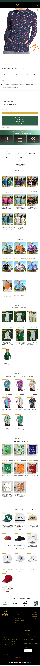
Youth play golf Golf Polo (20, 409)
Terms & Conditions (18, 622)
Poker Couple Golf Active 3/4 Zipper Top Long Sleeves (32, 189)
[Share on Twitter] (6, 127)
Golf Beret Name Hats (7, 545)
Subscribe (28, 650)
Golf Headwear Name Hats (20, 545)
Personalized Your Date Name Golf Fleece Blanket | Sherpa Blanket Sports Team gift (7, 476)
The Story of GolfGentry (19, 620)
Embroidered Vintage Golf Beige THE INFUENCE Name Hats (32, 526)
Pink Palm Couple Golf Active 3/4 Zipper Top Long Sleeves (7, 208)
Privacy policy (35, 612)
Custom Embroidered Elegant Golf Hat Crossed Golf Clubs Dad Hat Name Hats (7, 587)
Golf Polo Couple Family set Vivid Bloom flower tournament (32, 274)
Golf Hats (9, 509)
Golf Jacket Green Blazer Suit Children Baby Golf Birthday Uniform (7, 362)
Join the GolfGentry (18, 618)
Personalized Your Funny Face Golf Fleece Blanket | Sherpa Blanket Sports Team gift (32, 458)
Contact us (17, 614)
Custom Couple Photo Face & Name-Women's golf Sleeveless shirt (7, 294)
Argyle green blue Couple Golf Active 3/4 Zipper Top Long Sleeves (7, 190)
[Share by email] (8, 127)
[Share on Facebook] (4, 127)
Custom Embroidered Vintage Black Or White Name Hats (32, 567)
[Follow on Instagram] (4, 654)
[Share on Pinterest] (7, 127)
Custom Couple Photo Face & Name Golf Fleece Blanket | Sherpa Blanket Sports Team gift (20, 476)
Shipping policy (35, 614)
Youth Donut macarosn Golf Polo (7, 393)
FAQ (16, 616)
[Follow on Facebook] (2, 654)
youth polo (11, 376)
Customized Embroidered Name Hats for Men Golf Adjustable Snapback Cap (20, 567)
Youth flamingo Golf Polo (7, 409)
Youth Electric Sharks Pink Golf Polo (20, 393)
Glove (25, 509)
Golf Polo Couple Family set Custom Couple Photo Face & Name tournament (20, 256)
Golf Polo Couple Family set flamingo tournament (20, 293)
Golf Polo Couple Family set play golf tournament (7, 274)
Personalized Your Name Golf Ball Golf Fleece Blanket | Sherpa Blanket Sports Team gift (7, 458)
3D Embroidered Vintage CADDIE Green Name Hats (7, 526)
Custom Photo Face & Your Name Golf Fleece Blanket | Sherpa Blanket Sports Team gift (7, 495)
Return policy (34, 616)
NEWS (16, 624)
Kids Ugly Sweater (26, 376)
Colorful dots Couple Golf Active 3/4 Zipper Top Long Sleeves (20, 227)
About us (17, 612)
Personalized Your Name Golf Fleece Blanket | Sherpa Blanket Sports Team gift (32, 476)
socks (17, 509)
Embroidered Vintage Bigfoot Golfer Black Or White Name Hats (7, 567)
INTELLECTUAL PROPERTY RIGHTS (21, 626)
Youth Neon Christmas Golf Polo (32, 410)
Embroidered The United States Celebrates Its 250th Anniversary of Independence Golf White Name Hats (32, 546)
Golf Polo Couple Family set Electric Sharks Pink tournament (32, 256)
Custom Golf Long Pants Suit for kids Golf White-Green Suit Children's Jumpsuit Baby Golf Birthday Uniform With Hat (7, 325)
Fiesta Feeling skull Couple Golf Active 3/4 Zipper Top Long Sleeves (32, 208)
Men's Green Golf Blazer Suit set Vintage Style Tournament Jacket (20, 343)
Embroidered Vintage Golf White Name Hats (20, 526)
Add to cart (20, 113)
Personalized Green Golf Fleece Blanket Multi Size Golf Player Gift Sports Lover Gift (20, 458)
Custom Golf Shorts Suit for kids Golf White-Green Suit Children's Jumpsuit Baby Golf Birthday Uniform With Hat (20, 325)
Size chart (34, 618)
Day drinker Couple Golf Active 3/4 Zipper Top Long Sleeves (7, 227)
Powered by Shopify (25, 659)
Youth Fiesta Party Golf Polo (7, 428)
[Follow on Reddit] (7, 654)
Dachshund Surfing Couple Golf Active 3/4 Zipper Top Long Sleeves (20, 208)
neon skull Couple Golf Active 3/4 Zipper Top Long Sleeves (20, 190)
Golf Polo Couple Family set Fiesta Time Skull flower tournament (7, 256)
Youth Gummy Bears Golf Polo (32, 393)
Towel (32, 509)
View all (20, 233)
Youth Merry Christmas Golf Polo (20, 428)
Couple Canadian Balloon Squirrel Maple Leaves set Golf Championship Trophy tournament (20, 275)
